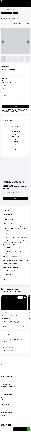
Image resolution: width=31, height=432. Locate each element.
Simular (15, 198)
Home (2, 9)
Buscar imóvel (9, 9)
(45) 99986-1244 (6, 382)
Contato (3, 407)
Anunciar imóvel (5, 404)
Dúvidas (7, 429)
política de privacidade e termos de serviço (15, 111)
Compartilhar (18, 23)
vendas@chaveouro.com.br (9, 386)
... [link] (14, 9)
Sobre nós (3, 400)
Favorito (27, 23)
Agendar (20, 429)
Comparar (3, 417)
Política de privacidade (6, 420)
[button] (2, 41)
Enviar (15, 106)
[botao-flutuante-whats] (28, 429)
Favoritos (3, 415)
